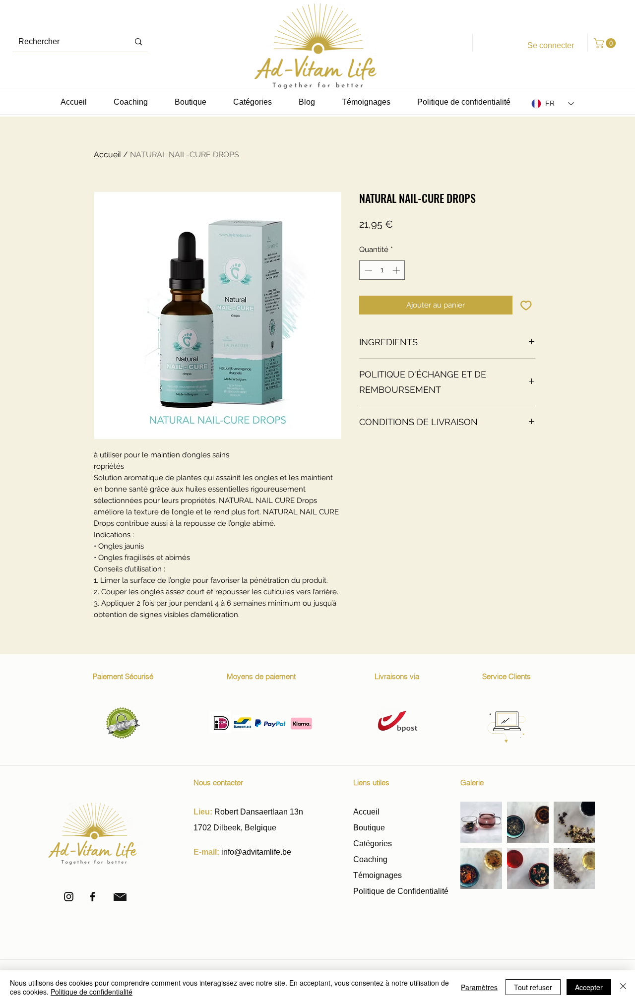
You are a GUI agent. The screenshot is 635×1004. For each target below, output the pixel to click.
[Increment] (397, 270)
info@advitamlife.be (256, 852)
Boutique (370, 827)
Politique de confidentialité (91, 992)
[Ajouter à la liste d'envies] (526, 305)
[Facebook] (92, 896)
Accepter (589, 987)
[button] (606, 43)
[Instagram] (69, 896)
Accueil (107, 154)
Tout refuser (533, 987)
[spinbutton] (382, 270)
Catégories (372, 843)
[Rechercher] (138, 42)
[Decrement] (367, 270)
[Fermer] (623, 987)
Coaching (370, 859)
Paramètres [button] (479, 987)
